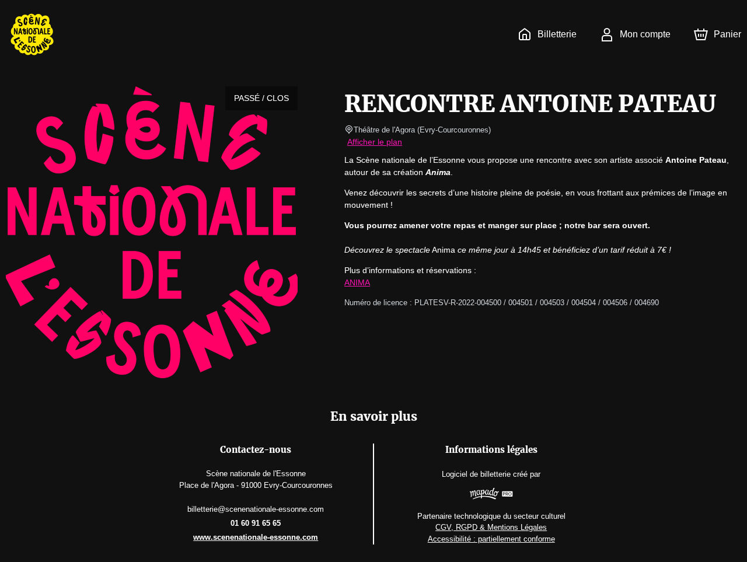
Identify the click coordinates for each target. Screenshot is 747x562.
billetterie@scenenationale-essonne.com (255, 509)
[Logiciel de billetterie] (491, 495)
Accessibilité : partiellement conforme (491, 539)
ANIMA (357, 282)
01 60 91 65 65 (256, 523)
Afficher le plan (374, 141)
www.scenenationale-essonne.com (255, 537)
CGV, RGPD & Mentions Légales (491, 527)
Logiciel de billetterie (476, 474)
